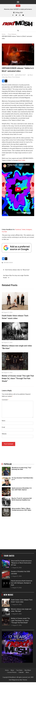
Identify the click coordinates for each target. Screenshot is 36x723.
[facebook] (12, 15)
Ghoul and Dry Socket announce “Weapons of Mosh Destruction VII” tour (21, 563)
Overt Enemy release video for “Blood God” (17, 270)
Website (4, 434)
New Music (8, 77)
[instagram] (19, 15)
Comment (5, 400)
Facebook (18, 229)
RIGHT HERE (21, 160)
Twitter (23, 229)
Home (7, 670)
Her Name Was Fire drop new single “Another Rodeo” (16, 276)
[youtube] (23, 15)
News (12, 670)
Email (3, 427)
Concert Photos (11, 672)
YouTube (4, 231)
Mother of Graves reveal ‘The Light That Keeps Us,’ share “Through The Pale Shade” (18, 378)
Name (3, 420)
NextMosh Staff (21, 75)
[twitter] (16, 15)
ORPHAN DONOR (8, 262)
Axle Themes (23, 680)
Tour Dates (19, 670)
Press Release (16, 77)
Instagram (29, 229)
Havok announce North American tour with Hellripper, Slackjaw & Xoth (21, 583)
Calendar (21, 672)
